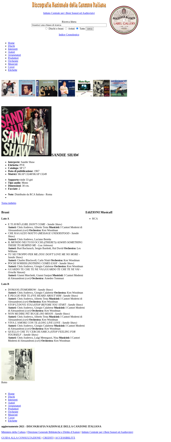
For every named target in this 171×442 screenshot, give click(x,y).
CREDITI (48, 437)
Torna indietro (8, 203)
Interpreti (13, 49)
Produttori (13, 58)
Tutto (82, 28)
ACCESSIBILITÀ (65, 437)
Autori (11, 52)
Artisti (71, 28)
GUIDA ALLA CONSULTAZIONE (21, 437)
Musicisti (13, 64)
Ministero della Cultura (13, 432)
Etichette (12, 70)
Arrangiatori (14, 55)
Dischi (11, 46)
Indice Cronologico (69, 34)
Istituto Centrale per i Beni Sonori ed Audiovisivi (69, 13)
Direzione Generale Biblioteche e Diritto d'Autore (53, 432)
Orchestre (13, 61)
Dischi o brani (55, 28)
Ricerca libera (69, 21)
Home (11, 43)
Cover (11, 67)
